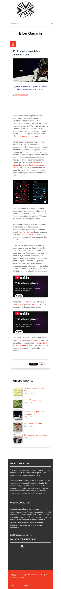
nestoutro (35, 304)
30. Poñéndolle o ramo (33, 400)
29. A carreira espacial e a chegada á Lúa (26, 52)
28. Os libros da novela (33, 424)
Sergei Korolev (23, 232)
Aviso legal (14, 586)
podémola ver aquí (29, 302)
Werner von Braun (29, 235)
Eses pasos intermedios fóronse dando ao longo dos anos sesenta (30, 165)
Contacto (23, 586)
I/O (29, 586)
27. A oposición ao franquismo (35, 435)
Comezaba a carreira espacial (28, 136)
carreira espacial (31, 340)
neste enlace (18, 304)
